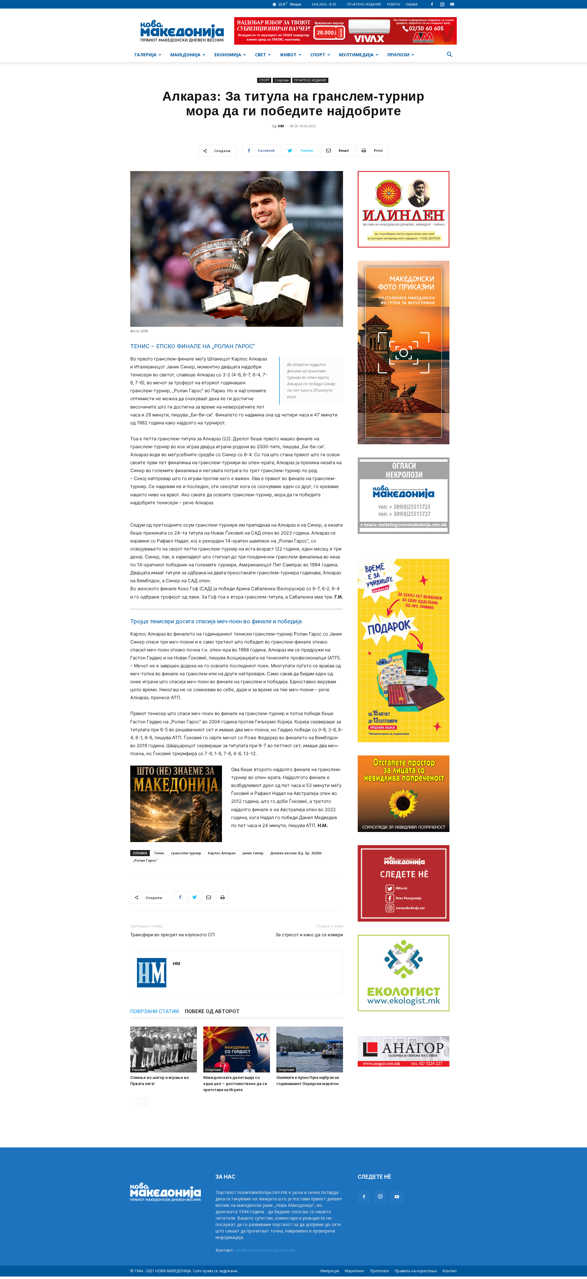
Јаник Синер (253, 853)
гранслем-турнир (186, 853)
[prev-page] (134, 1102)
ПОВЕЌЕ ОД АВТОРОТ (212, 1011)
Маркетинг (354, 1270)
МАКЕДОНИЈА (185, 55)
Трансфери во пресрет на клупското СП (172, 935)
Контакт (450, 1270)
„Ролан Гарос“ (145, 860)
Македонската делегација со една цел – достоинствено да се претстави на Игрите (235, 1083)
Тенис (159, 853)
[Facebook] (432, 4)
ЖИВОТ (288, 55)
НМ (281, 126)
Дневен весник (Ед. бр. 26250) (296, 853)
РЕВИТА (393, 4)
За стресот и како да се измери (309, 935)
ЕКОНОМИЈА (227, 55)
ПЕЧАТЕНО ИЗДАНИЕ (364, 4)
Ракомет (139, 1070)
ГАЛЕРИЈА (146, 55)
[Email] (208, 897)
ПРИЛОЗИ (398, 55)
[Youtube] (452, 4)
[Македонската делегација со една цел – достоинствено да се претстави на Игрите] (236, 1049)
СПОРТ (317, 55)
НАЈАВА (412, 4)
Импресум (329, 1270)
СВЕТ (260, 55)
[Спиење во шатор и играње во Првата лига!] (163, 1049)
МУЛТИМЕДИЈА (356, 55)
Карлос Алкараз (222, 853)
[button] (449, 55)
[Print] (222, 897)
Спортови (282, 80)
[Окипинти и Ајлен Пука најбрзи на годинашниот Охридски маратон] (309, 1049)
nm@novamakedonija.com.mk (265, 1250)
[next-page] (144, 1102)
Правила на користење (416, 1270)
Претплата (379, 1270)
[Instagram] (442, 4)
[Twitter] (194, 897)
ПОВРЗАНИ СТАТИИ (154, 1011)
